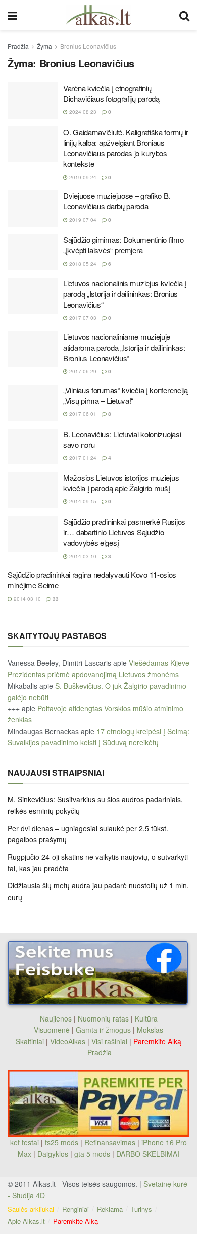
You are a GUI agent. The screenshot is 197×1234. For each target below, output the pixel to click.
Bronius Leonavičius (88, 45)
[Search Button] (184, 15)
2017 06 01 (82, 413)
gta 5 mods (93, 1153)
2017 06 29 (82, 371)
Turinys (141, 1209)
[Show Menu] (12, 15)
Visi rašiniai (109, 1041)
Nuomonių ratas (103, 1018)
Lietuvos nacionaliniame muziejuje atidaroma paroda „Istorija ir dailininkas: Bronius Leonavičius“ (124, 347)
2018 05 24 (82, 263)
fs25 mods (61, 1142)
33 (55, 598)
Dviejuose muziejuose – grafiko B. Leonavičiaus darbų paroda (116, 200)
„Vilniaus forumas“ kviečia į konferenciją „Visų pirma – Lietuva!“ (125, 395)
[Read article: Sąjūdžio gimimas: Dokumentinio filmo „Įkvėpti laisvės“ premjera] (33, 252)
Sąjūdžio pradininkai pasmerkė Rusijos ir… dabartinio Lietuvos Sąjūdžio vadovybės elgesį (124, 532)
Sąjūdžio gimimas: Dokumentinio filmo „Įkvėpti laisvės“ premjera (123, 245)
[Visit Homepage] (98, 15)
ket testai (25, 1142)
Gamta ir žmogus (103, 1030)
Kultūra (146, 1018)
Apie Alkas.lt (26, 1221)
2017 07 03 (82, 317)
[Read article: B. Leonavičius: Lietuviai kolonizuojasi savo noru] (33, 447)
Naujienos (56, 1018)
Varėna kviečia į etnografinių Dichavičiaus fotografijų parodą (111, 93)
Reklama (110, 1209)
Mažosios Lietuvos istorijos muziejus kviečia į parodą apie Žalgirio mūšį (121, 482)
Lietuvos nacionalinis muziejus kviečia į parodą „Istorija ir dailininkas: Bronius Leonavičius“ (124, 294)
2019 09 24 (82, 177)
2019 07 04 (82, 219)
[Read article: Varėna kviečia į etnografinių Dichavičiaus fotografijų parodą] (33, 100)
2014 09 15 (82, 501)
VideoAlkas (67, 1041)
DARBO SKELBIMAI (147, 1153)
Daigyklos (52, 1153)
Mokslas (150, 1030)
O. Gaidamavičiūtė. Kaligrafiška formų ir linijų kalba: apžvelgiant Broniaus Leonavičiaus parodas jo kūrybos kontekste (125, 147)
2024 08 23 (82, 111)
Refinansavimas (109, 1142)
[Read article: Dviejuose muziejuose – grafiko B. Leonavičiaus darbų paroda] (33, 208)
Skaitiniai (30, 1041)
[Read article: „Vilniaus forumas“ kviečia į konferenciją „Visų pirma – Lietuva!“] (33, 403)
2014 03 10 (82, 556)
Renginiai (75, 1209)
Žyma (44, 45)
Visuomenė (52, 1030)
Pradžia (18, 45)
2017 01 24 (82, 457)
